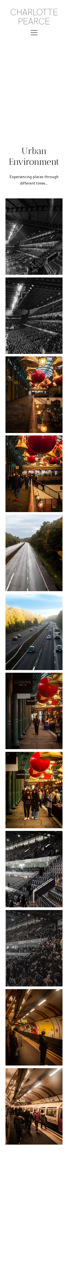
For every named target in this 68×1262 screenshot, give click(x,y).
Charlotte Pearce (34, 17)
